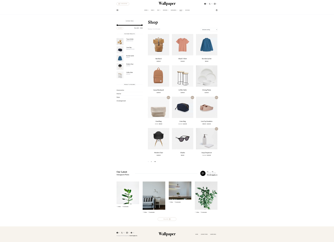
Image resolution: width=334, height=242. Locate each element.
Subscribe (124, 3)
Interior (119, 94)
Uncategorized (121, 101)
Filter (120, 28)
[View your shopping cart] (216, 10)
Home (196, 234)
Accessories (120, 90)
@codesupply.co (212, 175)
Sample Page (213, 234)
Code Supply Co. (133, 235)
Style (118, 97)
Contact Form (204, 234)
